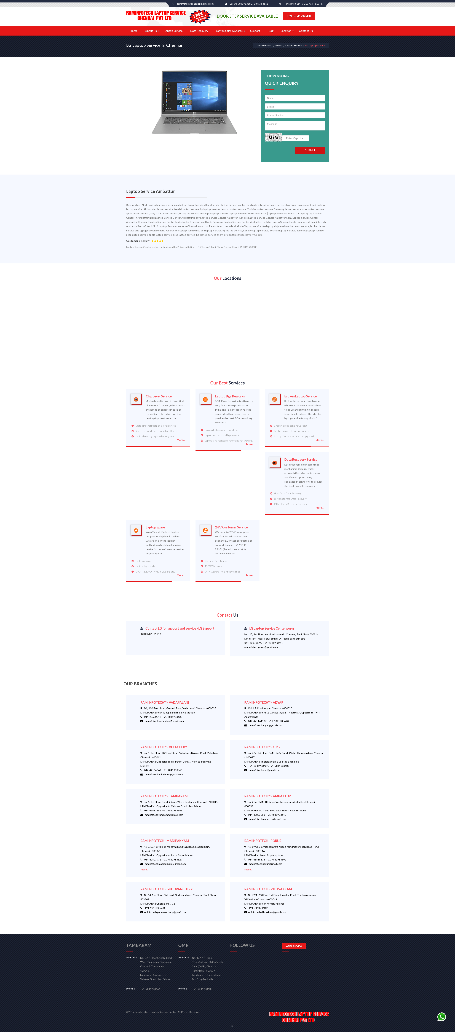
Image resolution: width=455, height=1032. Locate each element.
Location (286, 30)
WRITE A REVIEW (294, 946)
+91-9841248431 (299, 16)
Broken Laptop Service (300, 396)
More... (181, 439)
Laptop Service (173, 30)
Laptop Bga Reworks (230, 396)
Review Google (254, 234)
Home (133, 30)
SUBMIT (310, 150)
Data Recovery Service (300, 459)
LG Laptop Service (315, 45)
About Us (151, 30)
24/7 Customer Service (231, 527)
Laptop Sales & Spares (229, 30)
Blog (271, 30)
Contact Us (306, 30)
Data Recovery (199, 30)
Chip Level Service (159, 396)
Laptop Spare (155, 527)
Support (255, 30)
